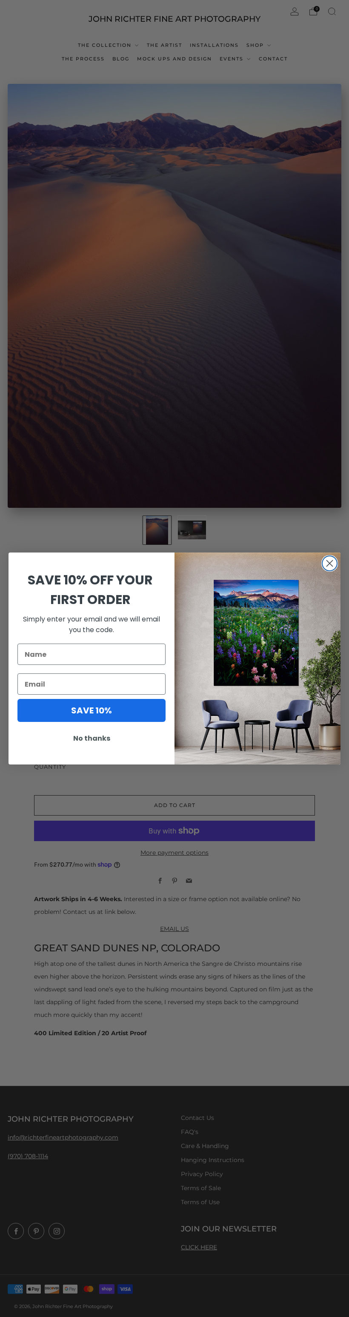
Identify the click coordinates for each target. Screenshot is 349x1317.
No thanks (91, 738)
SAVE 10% (91, 710)
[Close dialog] (329, 563)
